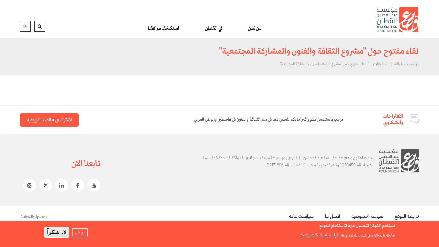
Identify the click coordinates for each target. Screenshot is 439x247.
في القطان (213, 28)
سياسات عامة (301, 216)
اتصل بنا (332, 216)
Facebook (76, 185)
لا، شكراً (57, 232)
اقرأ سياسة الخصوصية (319, 235)
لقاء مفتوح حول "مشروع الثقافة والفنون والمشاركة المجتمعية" (323, 64)
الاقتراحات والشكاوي (393, 119)
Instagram (28, 185)
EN (25, 26)
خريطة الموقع (407, 216)
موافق (80, 232)
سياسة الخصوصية (367, 216)
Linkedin (60, 185)
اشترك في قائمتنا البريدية (49, 120)
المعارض (377, 64)
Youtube (92, 185)
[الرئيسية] (397, 19)
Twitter (44, 185)
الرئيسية (412, 64)
